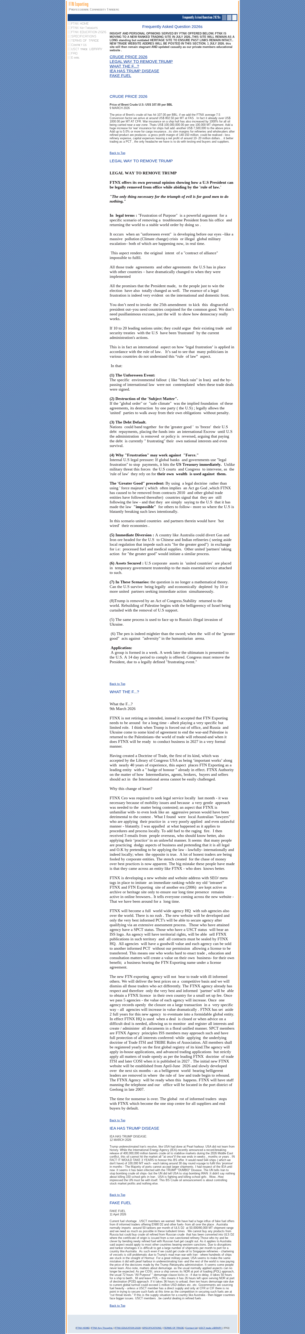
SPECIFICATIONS (152, 1328)
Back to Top (117, 153)
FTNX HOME (82, 1328)
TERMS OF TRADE (174, 1328)
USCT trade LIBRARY (210, 1328)
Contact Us (191, 1328)
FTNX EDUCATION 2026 (127, 1328)
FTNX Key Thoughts (102, 1328)
